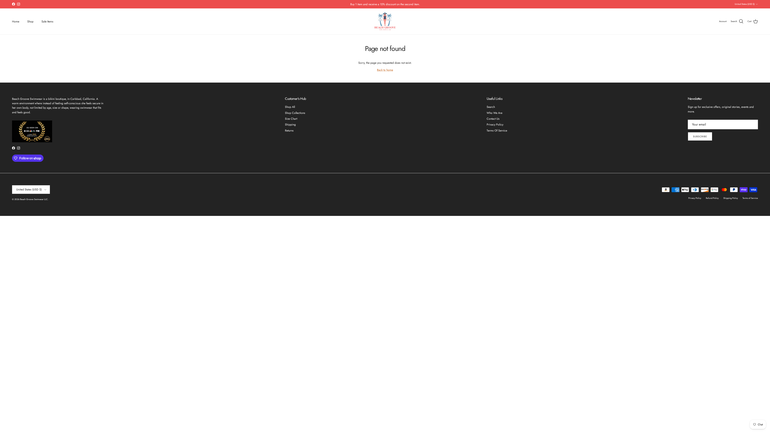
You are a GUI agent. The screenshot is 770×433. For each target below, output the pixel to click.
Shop (30, 21)
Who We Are (494, 113)
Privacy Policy (495, 124)
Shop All (290, 107)
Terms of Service (497, 130)
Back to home (385, 70)
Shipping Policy (730, 198)
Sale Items (47, 21)
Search (491, 107)
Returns (289, 130)
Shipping (290, 124)
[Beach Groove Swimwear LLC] (385, 21)
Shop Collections (295, 113)
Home (15, 21)
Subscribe (700, 136)
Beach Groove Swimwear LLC (34, 199)
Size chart (291, 119)
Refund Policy (712, 198)
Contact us (493, 119)
